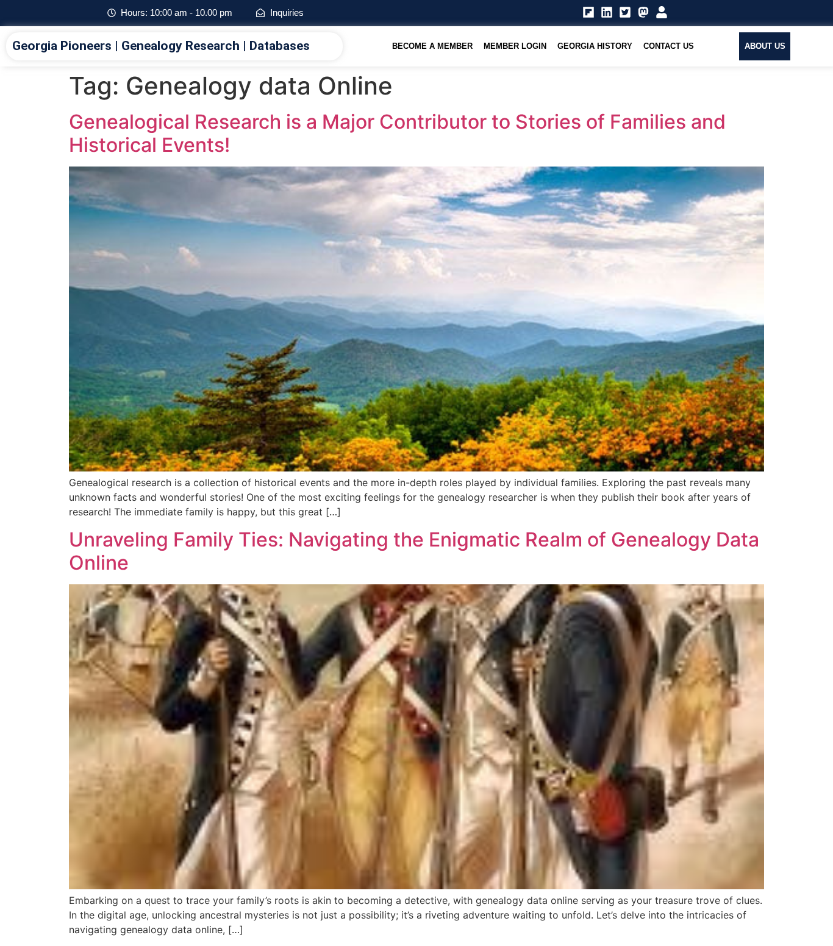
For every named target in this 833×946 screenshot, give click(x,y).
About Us (765, 46)
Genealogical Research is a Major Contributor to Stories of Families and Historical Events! (397, 133)
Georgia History (594, 46)
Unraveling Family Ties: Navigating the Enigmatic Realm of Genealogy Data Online (414, 551)
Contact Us (668, 46)
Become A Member (432, 46)
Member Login (515, 46)
